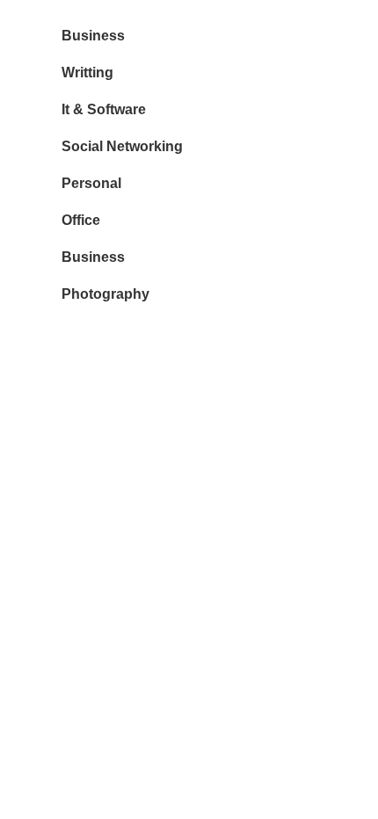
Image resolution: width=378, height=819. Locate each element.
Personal (91, 183)
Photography (105, 293)
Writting (87, 72)
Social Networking (122, 146)
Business (93, 35)
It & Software (104, 109)
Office (81, 220)
